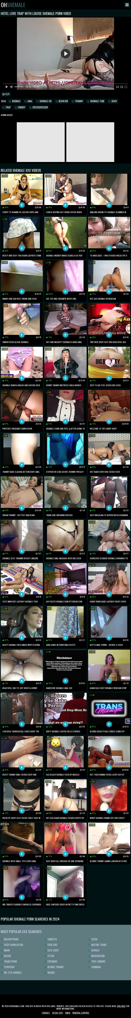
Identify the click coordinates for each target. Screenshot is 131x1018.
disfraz (95, 950)
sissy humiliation (13, 945)
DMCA (67, 1012)
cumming (96, 967)
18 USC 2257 (57, 1012)
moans (51, 972)
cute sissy (53, 950)
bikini (6, 950)
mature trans (99, 945)
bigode (7, 956)
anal (29, 101)
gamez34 (52, 939)
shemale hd (45, 101)
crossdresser (40, 107)
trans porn (10, 961)
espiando (52, 961)
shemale (15, 101)
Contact (46, 1012)
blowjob (63, 101)
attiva (50, 956)
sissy (114, 101)
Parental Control (80, 1012)
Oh (13, 5)
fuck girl (52, 945)
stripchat (9, 967)
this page (121, 1006)
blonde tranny (55, 967)
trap (8, 107)
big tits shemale (12, 972)
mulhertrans (11, 939)
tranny (78, 101)
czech (94, 939)
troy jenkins (98, 961)
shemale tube (96, 101)
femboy (21, 107)
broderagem (98, 956)
